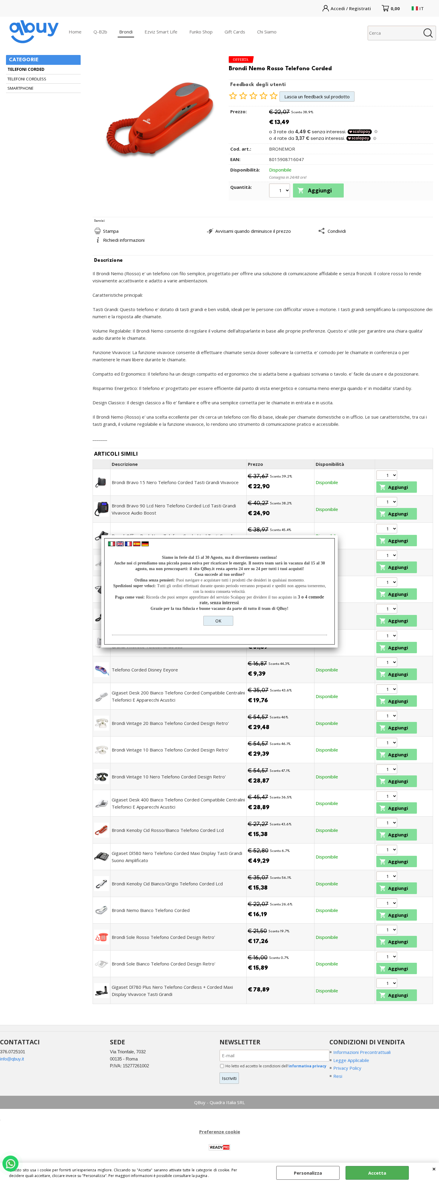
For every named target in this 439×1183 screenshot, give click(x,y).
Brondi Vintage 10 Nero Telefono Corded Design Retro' (169, 777)
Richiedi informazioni (124, 240)
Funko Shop (201, 32)
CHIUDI (434, 1169)
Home (75, 32)
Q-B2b (100, 32)
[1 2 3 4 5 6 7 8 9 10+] (280, 191)
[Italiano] (112, 544)
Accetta (377, 1173)
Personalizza (308, 1173)
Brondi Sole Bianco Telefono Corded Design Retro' (163, 964)
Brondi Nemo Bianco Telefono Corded (151, 910)
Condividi (337, 231)
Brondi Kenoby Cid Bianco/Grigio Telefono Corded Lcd (167, 884)
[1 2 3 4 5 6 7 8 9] (387, 876)
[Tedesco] (145, 544)
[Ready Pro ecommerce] (219, 1147)
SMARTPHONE (20, 88)
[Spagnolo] (137, 544)
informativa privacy (307, 1066)
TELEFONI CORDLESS (26, 79)
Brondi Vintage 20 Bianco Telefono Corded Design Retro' (170, 723)
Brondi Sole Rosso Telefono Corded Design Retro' (163, 937)
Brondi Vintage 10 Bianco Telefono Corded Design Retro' (170, 750)
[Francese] (128, 544)
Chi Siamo (267, 32)
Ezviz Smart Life (161, 32)
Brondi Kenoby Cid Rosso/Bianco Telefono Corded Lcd (168, 830)
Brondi (126, 32)
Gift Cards (235, 32)
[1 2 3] (387, 769)
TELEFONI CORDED (25, 69)
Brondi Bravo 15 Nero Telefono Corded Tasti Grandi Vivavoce (175, 482)
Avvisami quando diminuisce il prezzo (253, 231)
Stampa (111, 231)
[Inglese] (120, 544)
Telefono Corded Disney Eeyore (145, 670)
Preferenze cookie (219, 1132)
